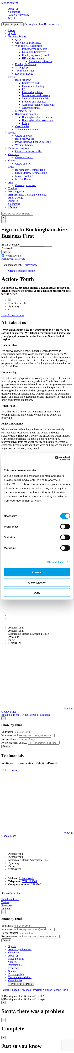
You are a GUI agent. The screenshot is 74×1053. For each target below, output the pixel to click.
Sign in (6, 252)
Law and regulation (32, 92)
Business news (23, 79)
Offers (11, 160)
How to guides (16, 191)
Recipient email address (14, 742)
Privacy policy (16, 974)
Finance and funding (33, 86)
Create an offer (23, 163)
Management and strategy (36, 95)
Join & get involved (19, 14)
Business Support (17, 36)
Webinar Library (24, 145)
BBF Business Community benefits (27, 194)
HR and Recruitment (33, 58)
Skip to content (9, 2)
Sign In (12, 18)
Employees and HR (32, 82)
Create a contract (24, 157)
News (11, 76)
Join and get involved (19, 949)
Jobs (10, 182)
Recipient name (9, 739)
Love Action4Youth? (12, 315)
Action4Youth (26, 878)
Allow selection (37, 582)
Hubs (11, 166)
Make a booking (24, 176)
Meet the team (16, 958)
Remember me (13, 255)
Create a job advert (25, 185)
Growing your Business (28, 42)
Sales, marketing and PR (35, 98)
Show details (55, 561)
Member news (23, 110)
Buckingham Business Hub (30, 169)
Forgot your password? (14, 258)
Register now (30, 264)
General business (31, 107)
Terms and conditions (19, 977)
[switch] (65, 526)
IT (23, 89)
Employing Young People (36, 55)
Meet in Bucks (23, 179)
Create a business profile (28, 151)
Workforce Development (28, 45)
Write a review (9, 770)
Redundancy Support (40, 61)
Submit (6, 746)
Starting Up (21, 67)
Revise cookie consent (21, 984)
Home (11, 30)
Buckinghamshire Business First (41, 24)
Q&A (18, 39)
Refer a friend (15, 197)
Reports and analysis (26, 114)
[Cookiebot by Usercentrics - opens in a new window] (55, 458)
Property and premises (34, 101)
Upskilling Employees (34, 51)
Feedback (13, 968)
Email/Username (10, 244)
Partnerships (15, 964)
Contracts (13, 154)
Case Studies (22, 126)
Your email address (11, 735)
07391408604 (29, 881)
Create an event (23, 135)
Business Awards (24, 138)
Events (12, 132)
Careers (12, 961)
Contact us (14, 11)
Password (6, 248)
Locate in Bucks (24, 73)
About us (13, 8)
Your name (7, 731)
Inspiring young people (34, 48)
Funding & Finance (25, 64)
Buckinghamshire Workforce (37, 120)
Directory (18, 148)
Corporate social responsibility (38, 104)
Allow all (37, 572)
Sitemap (12, 971)
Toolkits (12, 188)
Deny (37, 592)
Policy (25, 123)
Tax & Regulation (25, 70)
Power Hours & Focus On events (33, 141)
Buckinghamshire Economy (37, 117)
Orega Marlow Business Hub (31, 172)
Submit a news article (26, 129)
